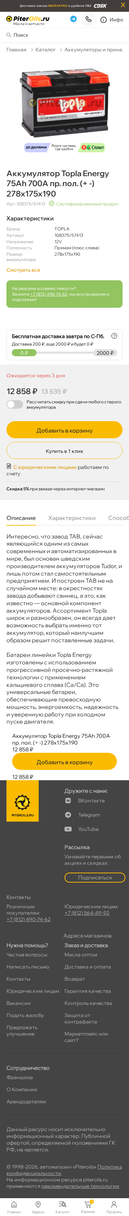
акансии (18, 1003)
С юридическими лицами (45, 467)
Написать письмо (27, 967)
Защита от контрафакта (80, 1018)
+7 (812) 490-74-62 (48, 294)
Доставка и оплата (87, 967)
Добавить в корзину (65, 430)
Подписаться (95, 877)
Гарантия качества (87, 991)
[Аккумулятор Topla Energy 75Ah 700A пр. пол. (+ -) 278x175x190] (64, 107)
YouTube (88, 829)
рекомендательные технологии (80, 1186)
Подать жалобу (25, 1015)
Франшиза (19, 1077)
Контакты (18, 979)
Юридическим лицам (32, 991)
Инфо (117, 19)
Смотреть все (23, 270)
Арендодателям (26, 1101)
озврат (74, 979)
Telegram (89, 815)
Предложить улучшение (21, 1030)
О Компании (21, 1089)
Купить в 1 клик (64, 451)
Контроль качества (88, 1003)
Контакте (91, 800)
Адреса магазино (87, 935)
